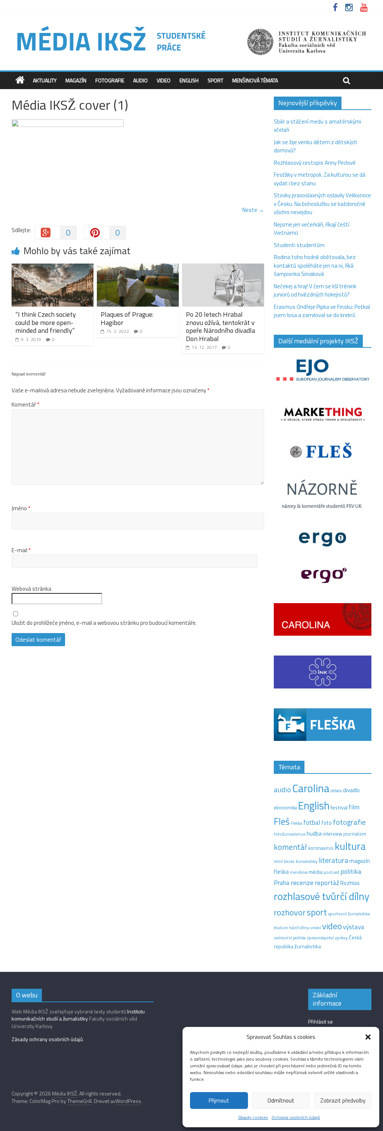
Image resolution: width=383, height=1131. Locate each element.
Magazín (75, 80)
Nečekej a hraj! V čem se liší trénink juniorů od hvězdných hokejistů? (315, 290)
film (354, 807)
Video (164, 80)
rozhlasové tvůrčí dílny (321, 896)
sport (317, 912)
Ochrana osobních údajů (296, 1117)
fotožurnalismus (290, 833)
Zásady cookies (253, 1117)
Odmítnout (280, 1100)
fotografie (349, 822)
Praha (281, 883)
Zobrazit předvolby (342, 1100)
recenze (302, 882)
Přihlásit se (320, 1021)
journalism (354, 833)
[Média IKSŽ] (191, 26)
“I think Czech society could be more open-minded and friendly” (45, 322)
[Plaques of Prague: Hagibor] (138, 268)
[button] (368, 1037)
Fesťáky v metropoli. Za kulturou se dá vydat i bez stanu (319, 179)
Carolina (311, 788)
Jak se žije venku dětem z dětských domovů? (315, 146)
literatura (333, 860)
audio (282, 789)
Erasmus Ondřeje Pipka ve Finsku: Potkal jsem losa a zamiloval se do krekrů (322, 311)
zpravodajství (320, 937)
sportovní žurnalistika (349, 913)
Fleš (282, 821)
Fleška (296, 823)
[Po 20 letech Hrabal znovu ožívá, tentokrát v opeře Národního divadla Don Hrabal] (223, 268)
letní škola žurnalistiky (296, 861)
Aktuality (44, 80)
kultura (350, 846)
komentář (290, 847)
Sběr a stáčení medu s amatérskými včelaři (317, 125)
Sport (215, 80)
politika (350, 871)
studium (281, 928)
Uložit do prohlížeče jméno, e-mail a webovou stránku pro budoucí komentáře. (104, 623)
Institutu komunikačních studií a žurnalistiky (78, 1015)
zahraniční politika (290, 938)
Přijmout (219, 1100)
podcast (331, 872)
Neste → (253, 210)
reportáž (327, 883)
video (332, 926)
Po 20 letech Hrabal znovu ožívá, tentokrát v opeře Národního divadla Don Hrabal (220, 326)
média (315, 872)
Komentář (25, 405)
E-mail (21, 550)
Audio (140, 80)
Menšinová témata (255, 80)
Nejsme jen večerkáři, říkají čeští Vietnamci (311, 228)
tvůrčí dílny (299, 927)
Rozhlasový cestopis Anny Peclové (315, 162)
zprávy (341, 937)
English (189, 80)
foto (326, 823)
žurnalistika (307, 946)
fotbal (311, 822)
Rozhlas (350, 883)
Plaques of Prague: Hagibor (127, 318)
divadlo (351, 790)
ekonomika (285, 807)
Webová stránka (31, 589)
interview (332, 833)
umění (315, 928)
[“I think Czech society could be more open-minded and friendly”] (53, 268)
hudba (314, 833)
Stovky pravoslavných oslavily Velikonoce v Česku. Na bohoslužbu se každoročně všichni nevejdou (322, 203)
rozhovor (290, 912)
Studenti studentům (299, 245)
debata (336, 791)
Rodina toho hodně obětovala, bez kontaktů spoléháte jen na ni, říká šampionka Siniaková (315, 265)
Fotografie (109, 80)
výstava (353, 926)
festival (339, 807)
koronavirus (321, 848)
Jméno (21, 508)
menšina (298, 872)
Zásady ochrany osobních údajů (47, 1039)
